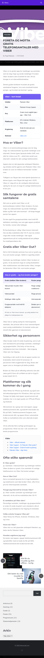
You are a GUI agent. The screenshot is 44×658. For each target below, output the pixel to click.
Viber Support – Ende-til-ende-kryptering (23, 447)
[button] (41, 2)
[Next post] (41, 576)
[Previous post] (3, 561)
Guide (5, 611)
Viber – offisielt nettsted (17, 442)
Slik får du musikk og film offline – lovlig (27, 560)
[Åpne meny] (22, 650)
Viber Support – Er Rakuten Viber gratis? (23, 445)
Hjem (2, 62)
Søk (37, 593)
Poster (7, 35)
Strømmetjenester (10, 621)
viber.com (23, 136)
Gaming (6, 607)
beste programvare (10, 431)
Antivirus (6, 603)
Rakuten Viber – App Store (18, 450)
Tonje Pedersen (9, 56)
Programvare (8, 618)
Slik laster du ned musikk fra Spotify (15, 576)
